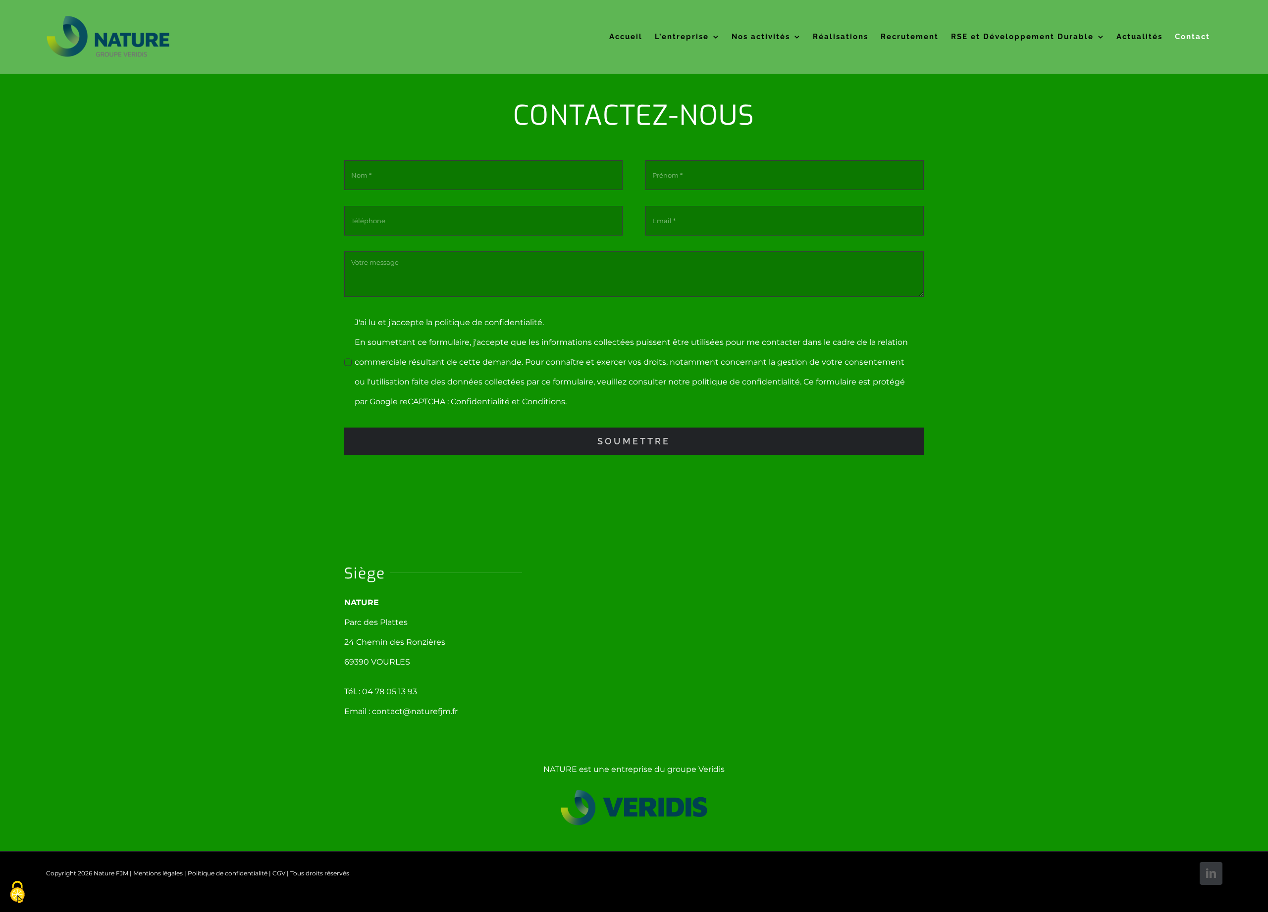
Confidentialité (480, 401)
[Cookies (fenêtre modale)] (17, 893)
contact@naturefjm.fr (415, 711)
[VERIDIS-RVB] (634, 793)
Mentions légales (158, 873)
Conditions (543, 401)
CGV (278, 873)
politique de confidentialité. (489, 322)
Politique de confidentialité (227, 873)
